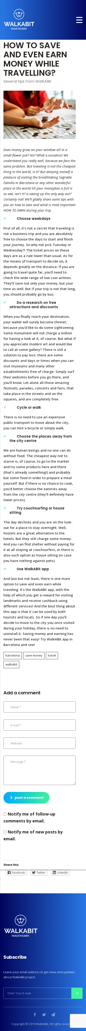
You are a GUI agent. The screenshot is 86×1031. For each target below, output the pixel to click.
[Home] (19, 19)
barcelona (13, 655)
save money (33, 655)
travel (52, 655)
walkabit (11, 664)
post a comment (29, 797)
